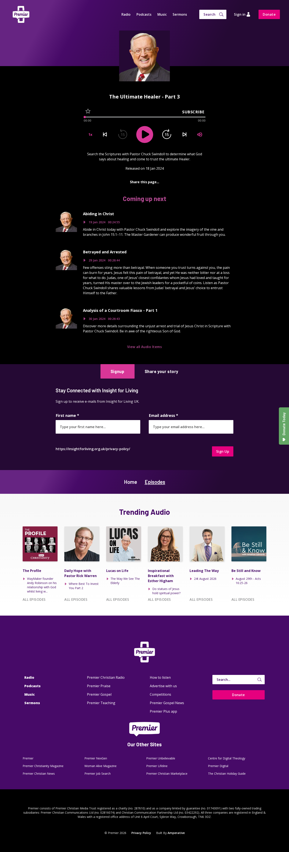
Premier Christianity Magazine (43, 766)
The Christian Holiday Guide (227, 774)
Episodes (155, 482)
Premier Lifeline (157, 766)
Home (130, 482)
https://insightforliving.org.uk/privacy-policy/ (93, 449)
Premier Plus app (163, 711)
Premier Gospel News (167, 703)
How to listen (160, 677)
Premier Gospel (99, 694)
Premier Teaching (101, 703)
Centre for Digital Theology (226, 758)
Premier (28, 758)
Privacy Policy (141, 833)
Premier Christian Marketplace (166, 774)
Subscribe (193, 111)
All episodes (34, 599)
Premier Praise (98, 686)
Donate (269, 14)
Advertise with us (163, 686)
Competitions (160, 694)
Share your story (162, 371)
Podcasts (143, 14)
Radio (126, 14)
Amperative (176, 833)
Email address (163, 415)
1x (90, 134)
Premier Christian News (39, 774)
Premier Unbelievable (160, 758)
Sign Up (222, 451)
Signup (117, 371)
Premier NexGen (95, 758)
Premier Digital (218, 766)
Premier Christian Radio (106, 677)
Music (162, 14)
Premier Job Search (97, 774)
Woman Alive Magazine (100, 766)
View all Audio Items (144, 346)
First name (67, 415)
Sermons (180, 14)
